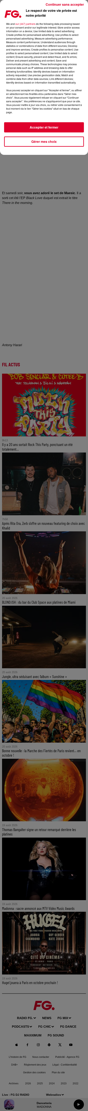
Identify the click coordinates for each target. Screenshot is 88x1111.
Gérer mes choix (44, 141)
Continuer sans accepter (65, 4)
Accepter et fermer (44, 127)
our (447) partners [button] (25, 23)
